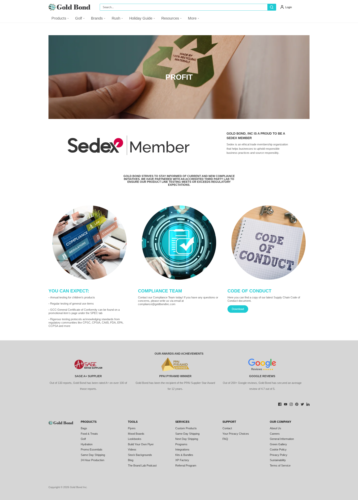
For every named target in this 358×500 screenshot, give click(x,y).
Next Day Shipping (186, 438)
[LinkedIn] (308, 404)
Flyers (132, 428)
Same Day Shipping (93, 454)
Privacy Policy (278, 454)
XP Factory (182, 460)
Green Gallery (278, 444)
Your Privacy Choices (235, 433)
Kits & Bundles (184, 454)
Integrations (182, 449)
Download (238, 308)
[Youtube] (285, 404)
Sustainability (278, 460)
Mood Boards (136, 433)
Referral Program (185, 465)
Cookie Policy (278, 449)
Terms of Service (280, 465)
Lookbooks (134, 438)
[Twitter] (302, 404)
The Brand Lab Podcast (142, 465)
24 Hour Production (92, 460)
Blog (130, 460)
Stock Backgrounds (140, 454)
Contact (227, 428)
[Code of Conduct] (268, 243)
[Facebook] (279, 404)
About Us (275, 428)
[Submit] (271, 7)
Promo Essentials (91, 449)
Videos (132, 449)
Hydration (86, 444)
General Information (282, 438)
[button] (80, 18)
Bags (84, 428)
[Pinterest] (296, 404)
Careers (275, 433)
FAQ (225, 438)
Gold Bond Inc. (78, 487)
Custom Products (186, 428)
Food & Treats (89, 433)
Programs (181, 444)
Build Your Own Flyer (141, 444)
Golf (83, 438)
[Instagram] (291, 404)
